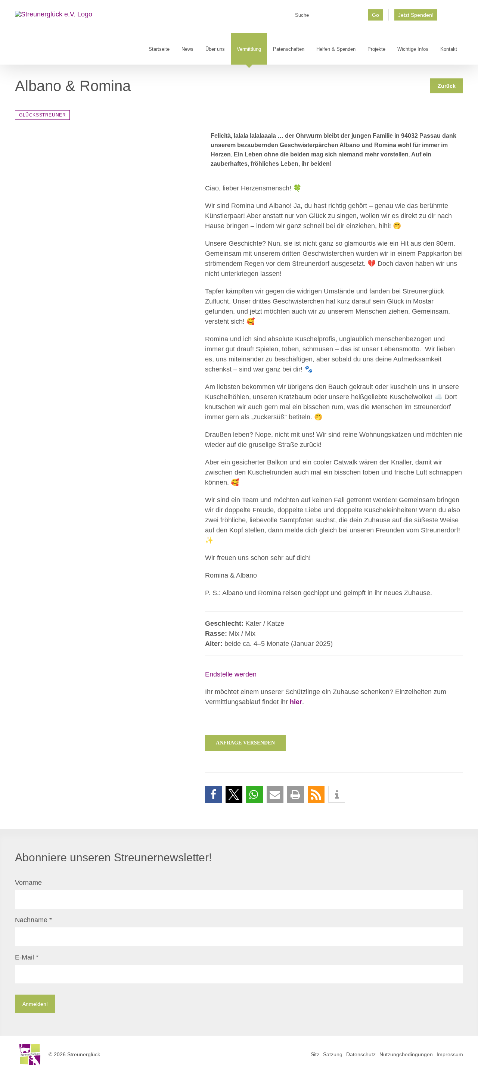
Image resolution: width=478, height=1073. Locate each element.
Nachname (33, 920)
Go (375, 15)
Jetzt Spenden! (416, 15)
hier (296, 702)
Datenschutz (361, 1054)
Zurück (447, 86)
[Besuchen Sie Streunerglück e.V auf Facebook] (453, 17)
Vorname (28, 882)
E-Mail (26, 957)
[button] (213, 794)
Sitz (315, 1054)
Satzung (332, 1054)
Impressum (450, 1054)
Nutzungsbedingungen (406, 1054)
